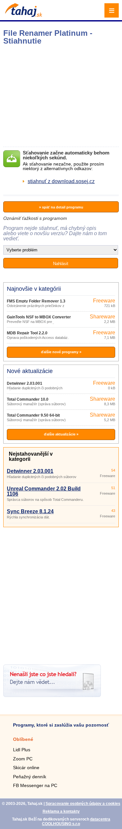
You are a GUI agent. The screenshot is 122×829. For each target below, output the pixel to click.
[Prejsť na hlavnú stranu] (22, 15)
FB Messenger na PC (35, 785)
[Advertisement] (61, 593)
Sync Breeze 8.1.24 (30, 511)
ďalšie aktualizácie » (61, 434)
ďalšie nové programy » (61, 352)
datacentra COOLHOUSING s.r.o (76, 821)
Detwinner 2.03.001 (24, 383)
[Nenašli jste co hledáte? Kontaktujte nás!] (52, 695)
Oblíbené (23, 739)
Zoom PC (23, 758)
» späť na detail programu (61, 207)
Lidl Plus (21, 749)
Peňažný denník (29, 776)
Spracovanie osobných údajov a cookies (83, 803)
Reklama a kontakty (61, 811)
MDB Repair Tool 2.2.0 (27, 333)
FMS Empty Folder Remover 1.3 (36, 301)
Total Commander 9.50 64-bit (33, 415)
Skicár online (26, 767)
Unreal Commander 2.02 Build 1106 (44, 491)
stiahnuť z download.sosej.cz (61, 181)
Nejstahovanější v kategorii (31, 456)
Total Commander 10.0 (27, 399)
